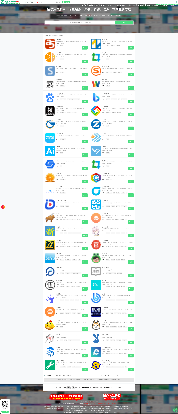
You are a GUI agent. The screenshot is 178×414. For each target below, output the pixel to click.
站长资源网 (118, 340)
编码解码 (126, 366)
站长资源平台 (59, 133)
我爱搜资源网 (59, 106)
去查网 (104, 133)
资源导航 (77, 299)
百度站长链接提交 (70, 99)
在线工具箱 (119, 273)
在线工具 (45, 2)
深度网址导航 (68, 313)
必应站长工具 (124, 99)
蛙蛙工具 (104, 253)
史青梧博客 (66, 353)
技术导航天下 (105, 186)
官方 (113, 246)
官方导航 (121, 246)
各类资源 (73, 286)
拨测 (103, 294)
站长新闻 (75, 233)
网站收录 (113, 286)
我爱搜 (75, 112)
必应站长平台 (105, 93)
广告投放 (87, 401)
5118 (57, 160)
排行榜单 (58, 2)
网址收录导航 (68, 259)
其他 (63, 203)
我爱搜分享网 (69, 112)
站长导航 (126, 246)
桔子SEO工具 (60, 173)
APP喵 (58, 334)
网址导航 (110, 110)
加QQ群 (5, 411)
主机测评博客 (78, 353)
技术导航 (123, 192)
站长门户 (80, 233)
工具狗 (104, 320)
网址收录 (62, 259)
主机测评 (72, 353)
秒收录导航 (74, 259)
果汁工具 (58, 53)
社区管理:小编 (105, 375)
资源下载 (64, 244)
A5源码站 (59, 39)
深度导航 (58, 307)
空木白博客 (105, 227)
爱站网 (104, 53)
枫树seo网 (59, 267)
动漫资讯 (113, 233)
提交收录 (33, 2)
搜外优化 (58, 66)
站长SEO (113, 45)
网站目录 (123, 286)
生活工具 (115, 353)
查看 (131, 47)
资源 (63, 43)
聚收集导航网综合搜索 (55, 35)
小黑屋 (96, 401)
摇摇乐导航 (105, 106)
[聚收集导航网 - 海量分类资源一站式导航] (11, 2)
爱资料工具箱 (105, 267)
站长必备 (118, 45)
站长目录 (58, 119)
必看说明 (82, 401)
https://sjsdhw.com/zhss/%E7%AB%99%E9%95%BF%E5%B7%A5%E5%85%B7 (101, 403)
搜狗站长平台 (105, 66)
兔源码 (107, 340)
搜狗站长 (115, 72)
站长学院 (70, 233)
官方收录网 (105, 240)
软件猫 (65, 340)
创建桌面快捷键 (85, 387)
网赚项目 (68, 286)
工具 (109, 43)
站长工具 (63, 35)
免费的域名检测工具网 (110, 299)
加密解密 (121, 353)
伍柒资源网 (59, 280)
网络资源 (108, 233)
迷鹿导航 (58, 294)
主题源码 (118, 233)
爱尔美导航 (105, 307)
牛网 (57, 213)
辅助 (63, 83)
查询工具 (118, 259)
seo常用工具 (67, 273)
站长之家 (104, 79)
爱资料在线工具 (109, 273)
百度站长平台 (59, 93)
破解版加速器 (76, 246)
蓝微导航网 (105, 200)
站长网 (104, 119)
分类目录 (108, 286)
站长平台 (120, 72)
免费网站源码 (69, 246)
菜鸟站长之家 (105, 173)
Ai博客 (58, 146)
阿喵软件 (70, 340)
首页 (28, 2)
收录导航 (124, 313)
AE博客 (104, 146)
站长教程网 (124, 340)
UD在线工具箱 (60, 361)
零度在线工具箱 (106, 347)
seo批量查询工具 (75, 273)
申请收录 (92, 401)
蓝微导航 (108, 206)
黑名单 (85, 47)
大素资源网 (59, 79)
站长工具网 (112, 340)
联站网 (104, 280)
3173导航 (59, 253)
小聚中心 (52, 2)
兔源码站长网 (105, 334)
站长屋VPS (59, 240)
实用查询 (120, 326)
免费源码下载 (62, 246)
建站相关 (110, 337)
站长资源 (110, 123)
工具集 (58, 320)
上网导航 (114, 112)
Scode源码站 (60, 186)
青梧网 (58, 347)
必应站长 (108, 99)
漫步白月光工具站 (107, 361)
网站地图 (89, 404)
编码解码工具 (126, 353)
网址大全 (118, 192)
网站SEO (123, 233)
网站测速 (118, 299)
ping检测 (123, 299)
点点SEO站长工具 (61, 200)
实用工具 (64, 163)
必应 (119, 99)
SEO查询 (62, 206)
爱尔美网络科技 (118, 313)
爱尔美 (107, 313)
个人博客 (64, 150)
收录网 (122, 206)
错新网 (58, 227)
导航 (114, 192)
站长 (64, 219)
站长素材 (79, 219)
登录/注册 (67, 2)
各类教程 (78, 286)
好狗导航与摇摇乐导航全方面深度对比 (64, 375)
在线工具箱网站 (113, 326)
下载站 (75, 340)
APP (79, 340)
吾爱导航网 (105, 213)
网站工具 (123, 259)
